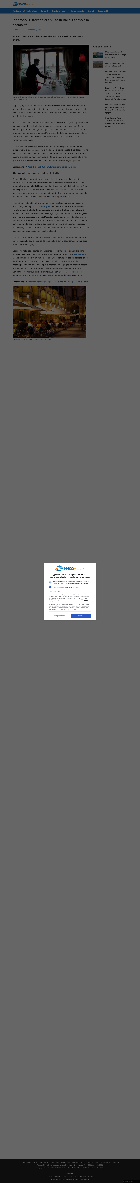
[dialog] (70, 591)
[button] (70, 591)
